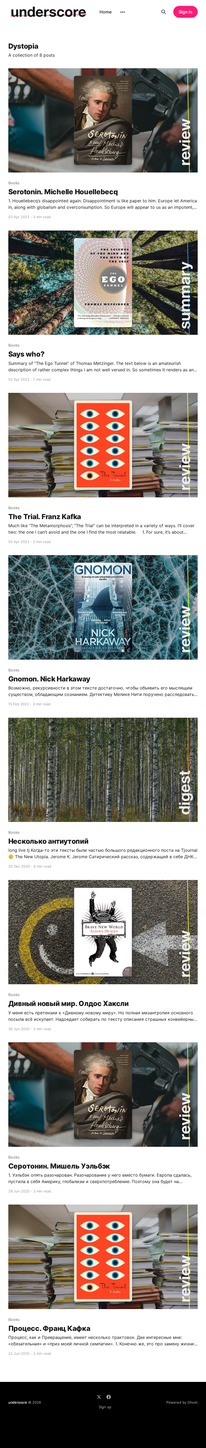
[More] (123, 12)
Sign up (105, 1407)
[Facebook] (108, 1397)
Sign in (185, 12)
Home (106, 12)
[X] (99, 1397)
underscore (17, 1402)
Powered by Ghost (182, 1402)
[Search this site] (163, 12)
